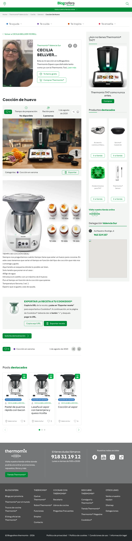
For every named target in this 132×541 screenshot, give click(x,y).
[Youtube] (103, 457)
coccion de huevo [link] (53, 14)
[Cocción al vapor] (68, 387)
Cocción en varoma (13, 400)
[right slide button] (78, 429)
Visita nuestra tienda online (65, 9)
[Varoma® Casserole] (118, 129)
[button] (127, 4)
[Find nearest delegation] (5, 4)
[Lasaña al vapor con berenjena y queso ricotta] (42, 387)
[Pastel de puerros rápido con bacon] (15, 387)
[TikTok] (121, 457)
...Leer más (71, 67)
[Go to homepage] (66, 3)
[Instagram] (112, 457)
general (41, 14)
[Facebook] (95, 457)
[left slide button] (5, 429)
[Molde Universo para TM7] (98, 173)
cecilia (32, 14)
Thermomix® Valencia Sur (18, 14)
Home (5, 14)
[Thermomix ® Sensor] (118, 173)
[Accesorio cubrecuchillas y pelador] (98, 129)
